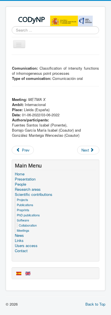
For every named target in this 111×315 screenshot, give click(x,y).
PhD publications (28, 215)
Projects (22, 199)
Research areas (28, 189)
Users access (26, 245)
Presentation (25, 179)
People (20, 184)
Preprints (23, 210)
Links (19, 240)
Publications (25, 204)
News (19, 235)
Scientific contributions (33, 194)
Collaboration (28, 225)
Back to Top (95, 304)
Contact (21, 250)
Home (19, 174)
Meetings (23, 230)
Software (23, 220)
